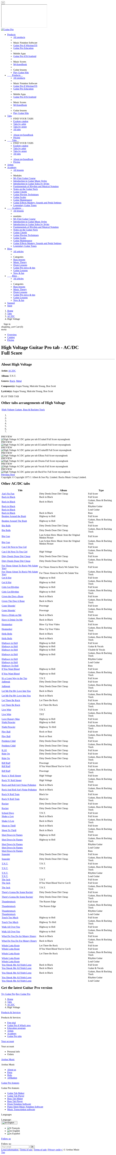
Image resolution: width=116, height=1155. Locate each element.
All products (19, 37)
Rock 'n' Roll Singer (11, 775)
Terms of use (26, 1149)
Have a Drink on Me (11, 615)
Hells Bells (7, 633)
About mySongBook (23, 135)
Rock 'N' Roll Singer (12, 780)
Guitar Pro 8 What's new (19, 1025)
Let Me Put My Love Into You (16, 691)
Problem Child (9, 741)
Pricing (16, 137)
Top (3, 1152)
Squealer (6, 854)
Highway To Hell (10, 665)
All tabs (17, 129)
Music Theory (20, 262)
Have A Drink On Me (12, 619)
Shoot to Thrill (9, 825)
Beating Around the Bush (14, 516)
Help (9, 1075)
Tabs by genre (20, 126)
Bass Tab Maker (15, 1098)
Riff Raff (6, 763)
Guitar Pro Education (23, 48)
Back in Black (8, 497)
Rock (12, 381)
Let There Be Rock (11, 700)
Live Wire (6, 709)
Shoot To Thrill (9, 830)
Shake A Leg (8, 821)
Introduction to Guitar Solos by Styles (31, 183)
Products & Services (11, 1012)
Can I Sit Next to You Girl (14, 547)
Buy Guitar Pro (23, 994)
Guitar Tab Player (15, 1096)
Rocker (5, 803)
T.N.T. (5, 863)
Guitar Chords (20, 192)
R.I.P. (4, 750)
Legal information (10, 1149)
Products (11, 34)
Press (9, 1072)
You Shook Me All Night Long (16, 965)
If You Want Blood (11, 669)
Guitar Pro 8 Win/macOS (25, 45)
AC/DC (12, 370)
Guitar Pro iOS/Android (24, 56)
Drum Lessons (20, 265)
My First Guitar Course (24, 178)
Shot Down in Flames (12, 835)
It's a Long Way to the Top (14, 678)
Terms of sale (40, 1149)
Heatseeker (7, 624)
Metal (19, 381)
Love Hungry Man (11, 719)
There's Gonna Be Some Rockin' (17, 892)
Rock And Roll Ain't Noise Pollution (19, 789)
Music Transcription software (21, 1109)
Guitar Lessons (20, 270)
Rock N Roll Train (10, 794)
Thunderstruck (9, 901)
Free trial (11, 1022)
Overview (12, 334)
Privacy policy (55, 1149)
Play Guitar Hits (21, 72)
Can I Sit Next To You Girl (14, 551)
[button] (5, 474)
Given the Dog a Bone (12, 596)
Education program (16, 1028)
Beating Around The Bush (14, 521)
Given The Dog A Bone (13, 601)
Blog (9, 248)
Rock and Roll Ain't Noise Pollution (19, 785)
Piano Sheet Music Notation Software (25, 1106)
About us (11, 1069)
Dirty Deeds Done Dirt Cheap (16, 556)
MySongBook (20, 64)
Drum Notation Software (19, 1104)
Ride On (6, 753)
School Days (8, 813)
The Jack (6, 879)
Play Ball (6, 731)
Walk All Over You (11, 927)
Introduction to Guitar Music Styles (30, 181)
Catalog (11, 337)
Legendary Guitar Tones (25, 205)
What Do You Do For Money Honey (19, 941)
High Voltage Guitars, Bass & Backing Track (23, 409)
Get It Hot (6, 577)
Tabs (9, 116)
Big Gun (6, 536)
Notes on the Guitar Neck (25, 189)
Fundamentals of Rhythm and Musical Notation (36, 186)
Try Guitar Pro (8, 994)
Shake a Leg (8, 816)
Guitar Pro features (10, 1083)
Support (11, 303)
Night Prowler (8, 722)
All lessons (18, 170)
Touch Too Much (10, 917)
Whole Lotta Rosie (11, 945)
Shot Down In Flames (12, 839)
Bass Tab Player (15, 1101)
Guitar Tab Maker (15, 1093)
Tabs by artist (19, 124)
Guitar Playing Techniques (26, 194)
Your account (7, 1041)
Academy (11, 167)
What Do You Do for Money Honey (19, 936)
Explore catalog (20, 121)
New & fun (18, 273)
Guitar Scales (19, 197)
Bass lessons (19, 259)
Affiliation (12, 1078)
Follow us (6, 1138)
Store (9, 305)
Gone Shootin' (8, 605)
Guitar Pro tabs (14, 1036)
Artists (10, 164)
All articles (18, 251)
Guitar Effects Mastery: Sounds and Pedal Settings (37, 202)
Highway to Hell (10, 643)
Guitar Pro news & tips (24, 267)
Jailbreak (6, 681)
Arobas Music (8, 1059)
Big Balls (6, 525)
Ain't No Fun (8, 493)
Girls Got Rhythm (10, 587)
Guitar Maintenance (22, 200)
